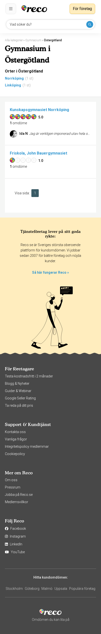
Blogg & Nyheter (17, 383)
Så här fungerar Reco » (50, 272)
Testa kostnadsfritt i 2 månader (29, 376)
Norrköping (14, 78)
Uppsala (60, 589)
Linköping (13, 85)
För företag (82, 8)
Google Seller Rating (20, 398)
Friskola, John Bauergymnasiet (38, 153)
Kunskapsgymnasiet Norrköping (39, 109)
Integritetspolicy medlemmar (27, 446)
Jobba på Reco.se (19, 495)
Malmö (46, 589)
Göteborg (32, 589)
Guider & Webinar (18, 391)
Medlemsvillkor (16, 502)
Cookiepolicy (15, 454)
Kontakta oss (15, 432)
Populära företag (82, 589)
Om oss (11, 480)
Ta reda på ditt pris (19, 405)
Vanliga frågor (16, 439)
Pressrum (12, 487)
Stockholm (14, 589)
